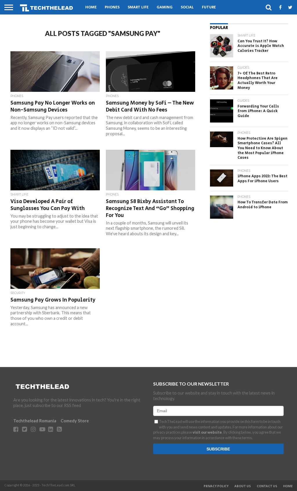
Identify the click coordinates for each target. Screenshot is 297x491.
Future (209, 7)
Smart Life (138, 7)
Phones (112, 7)
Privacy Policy (216, 486)
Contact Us (267, 486)
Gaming (165, 7)
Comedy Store (75, 420)
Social (187, 7)
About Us (242, 486)
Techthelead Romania (34, 420)
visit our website (207, 432)
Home (91, 7)
